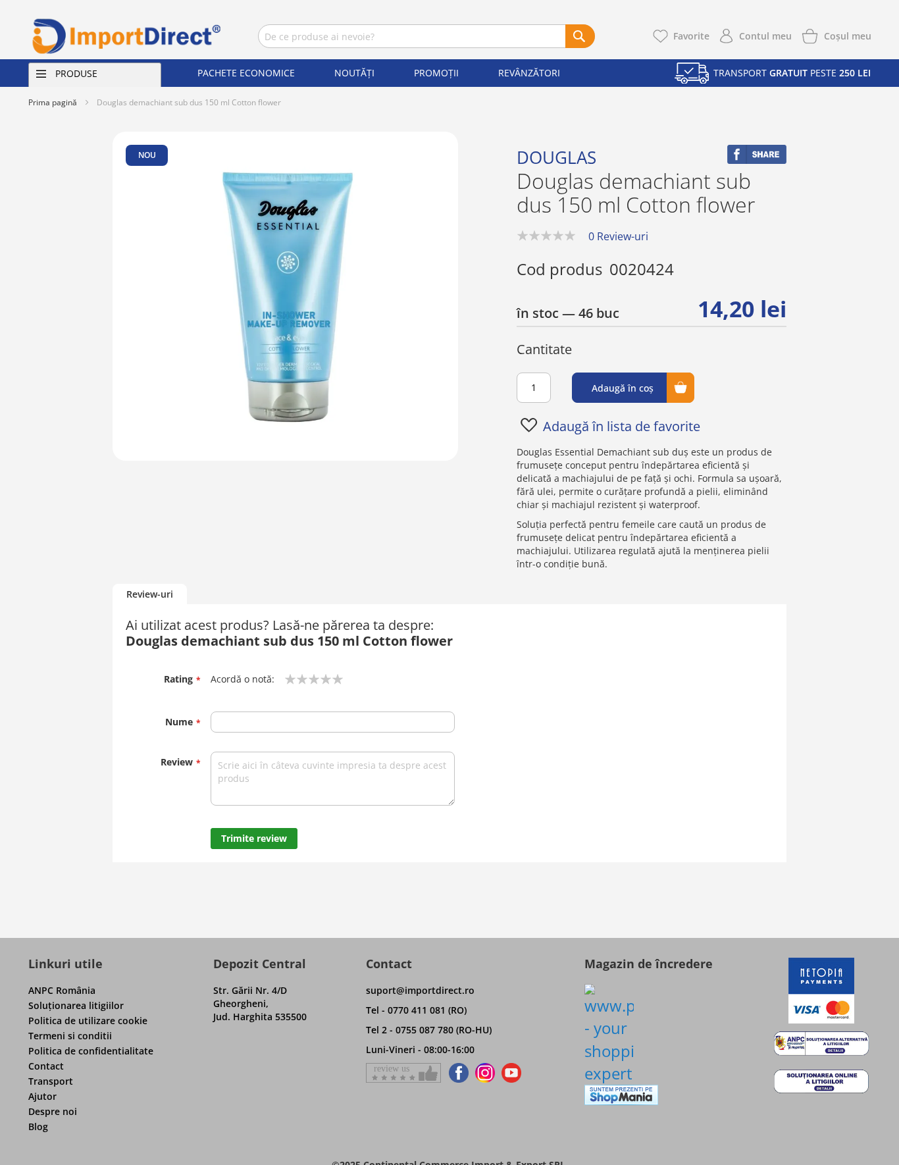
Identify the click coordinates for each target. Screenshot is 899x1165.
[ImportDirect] (127, 36)
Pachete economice (246, 72)
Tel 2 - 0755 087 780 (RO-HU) (429, 1029)
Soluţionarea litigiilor (76, 1005)
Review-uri (149, 594)
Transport (50, 1081)
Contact (46, 1066)
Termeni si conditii (70, 1035)
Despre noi (52, 1111)
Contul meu (765, 36)
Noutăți (354, 72)
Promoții (436, 72)
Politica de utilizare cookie (87, 1020)
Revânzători (529, 72)
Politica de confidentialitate (90, 1051)
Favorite (691, 36)
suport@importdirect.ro (420, 990)
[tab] (150, 595)
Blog (38, 1126)
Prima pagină (52, 102)
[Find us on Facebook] (456, 1073)
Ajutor (42, 1096)
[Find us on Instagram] (485, 1073)
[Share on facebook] (756, 160)
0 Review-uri (618, 236)
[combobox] (426, 36)
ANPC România (61, 990)
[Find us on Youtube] (511, 1073)
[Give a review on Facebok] (403, 1073)
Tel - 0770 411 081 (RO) (416, 1010)
